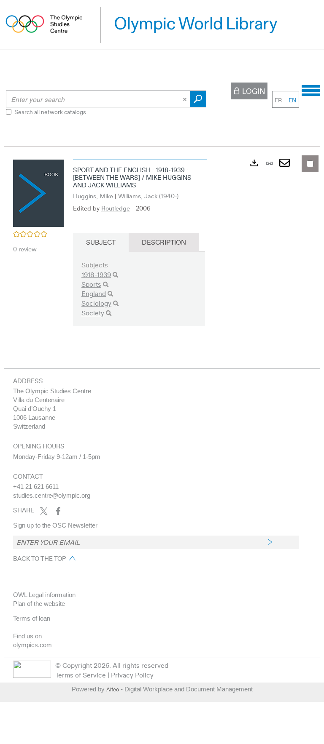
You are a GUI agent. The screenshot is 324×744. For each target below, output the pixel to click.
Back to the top (39, 558)
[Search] (115, 275)
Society (92, 312)
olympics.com (32, 644)
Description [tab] (164, 242)
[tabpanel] (162, 248)
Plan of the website (39, 603)
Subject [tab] (101, 242)
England (93, 293)
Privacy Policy (132, 675)
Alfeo (112, 689)
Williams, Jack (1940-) (148, 195)
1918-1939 (96, 274)
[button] (38, 192)
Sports (91, 284)
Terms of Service (80, 675)
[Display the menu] (311, 89)
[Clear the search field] (185, 99)
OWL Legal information (44, 594)
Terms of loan (31, 618)
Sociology (96, 303)
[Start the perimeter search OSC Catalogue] (198, 99)
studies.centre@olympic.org (51, 495)
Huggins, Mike (93, 195)
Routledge (115, 208)
